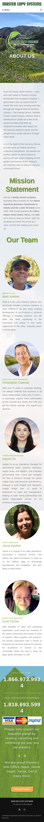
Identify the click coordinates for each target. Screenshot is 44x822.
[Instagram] (25, 756)
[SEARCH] (40, 10)
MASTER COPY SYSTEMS (22, 801)
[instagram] (24, 809)
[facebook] (19, 809)
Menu (7, 10)
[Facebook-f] (19, 756)
